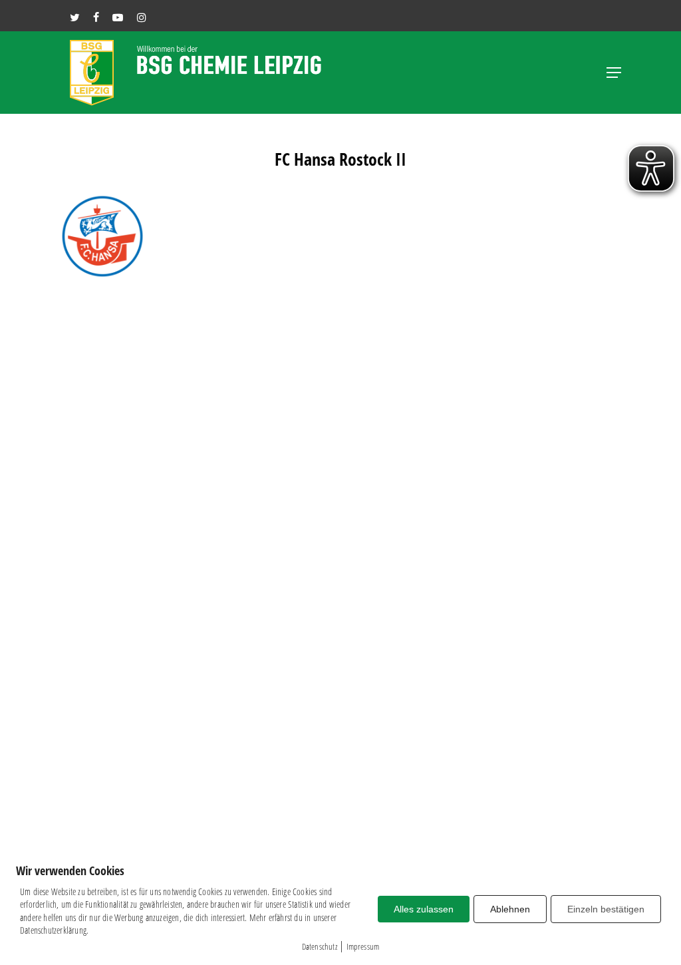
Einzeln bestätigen (605, 909)
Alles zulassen (424, 909)
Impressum (363, 946)
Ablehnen (510, 909)
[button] (614, 72)
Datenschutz (319, 946)
